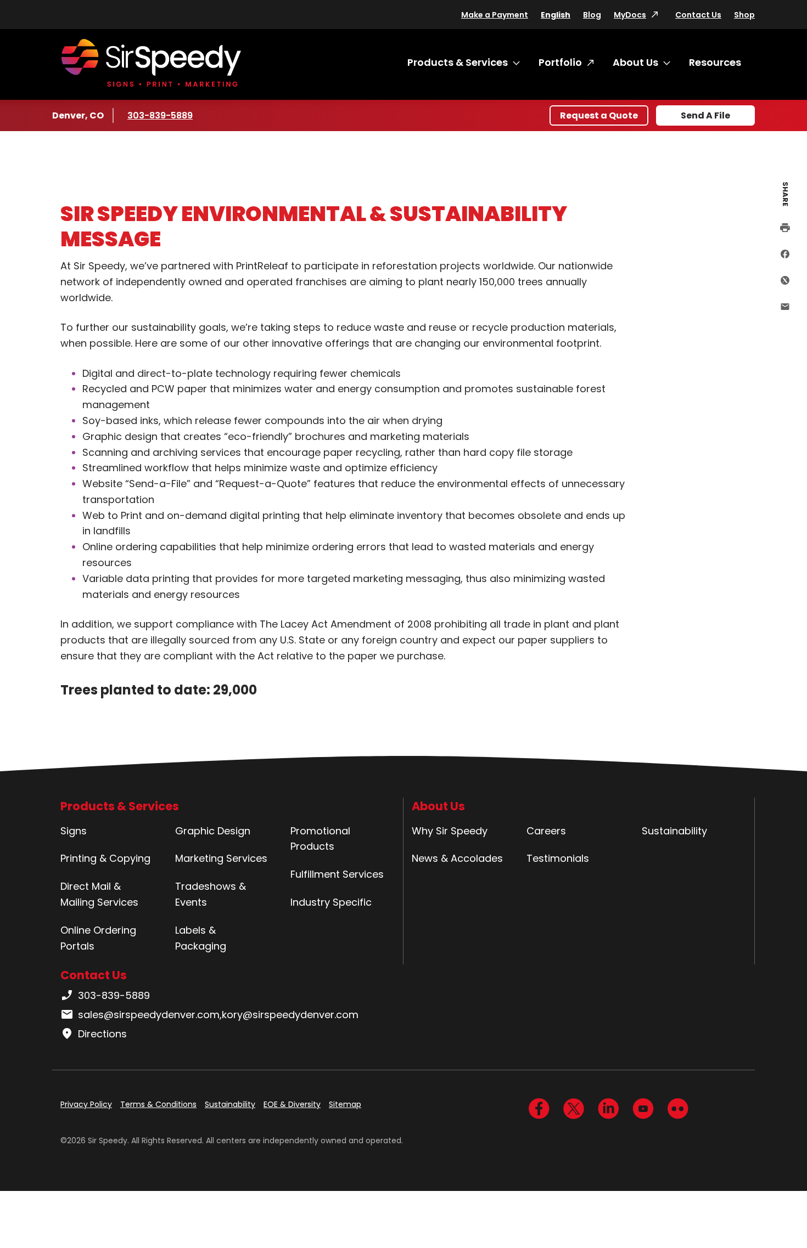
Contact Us (698, 14)
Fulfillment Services (337, 874)
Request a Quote (599, 115)
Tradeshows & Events (210, 894)
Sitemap (345, 1104)
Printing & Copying (105, 858)
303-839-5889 (160, 115)
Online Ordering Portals (98, 938)
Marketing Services (221, 858)
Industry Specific (331, 902)
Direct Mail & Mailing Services (99, 894)
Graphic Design (212, 831)
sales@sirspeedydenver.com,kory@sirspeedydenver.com (218, 1014)
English (555, 14)
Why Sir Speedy (449, 831)
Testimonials (557, 858)
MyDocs (630, 14)
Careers (546, 831)
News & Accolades (457, 858)
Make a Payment (494, 14)
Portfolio (560, 62)
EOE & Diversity (292, 1104)
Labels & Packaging (200, 938)
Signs (73, 831)
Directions (102, 1034)
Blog (592, 14)
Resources (715, 62)
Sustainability (674, 831)
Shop (744, 14)
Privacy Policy (86, 1104)
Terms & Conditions (158, 1104)
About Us (635, 62)
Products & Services (457, 62)
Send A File (705, 115)
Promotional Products (320, 839)
